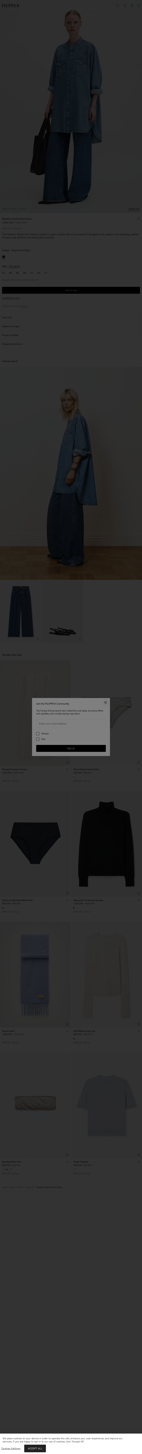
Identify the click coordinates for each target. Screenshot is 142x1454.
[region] (71, 1444)
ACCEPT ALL (35, 1448)
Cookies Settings (10, 1448)
